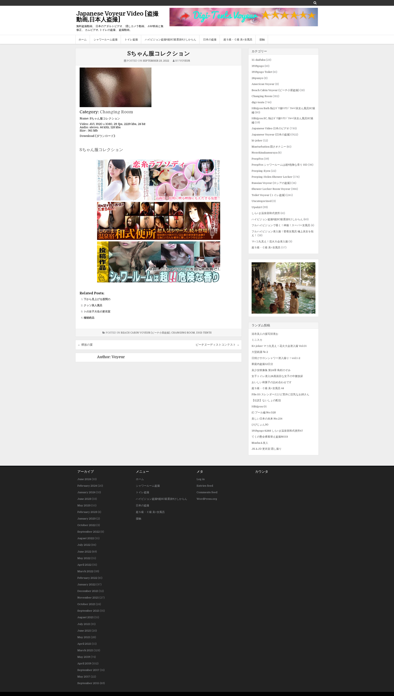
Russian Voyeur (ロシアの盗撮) (271, 183)
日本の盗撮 (209, 39)
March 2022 (85, 571)
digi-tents (204, 332)
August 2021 (85, 617)
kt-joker (257, 140)
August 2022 (85, 538)
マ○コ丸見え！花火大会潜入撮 (270, 241)
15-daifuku (258, 59)
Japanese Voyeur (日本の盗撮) (271, 134)
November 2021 (88, 597)
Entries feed (205, 485)
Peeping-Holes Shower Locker (272, 176)
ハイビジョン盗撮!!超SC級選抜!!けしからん (170, 39)
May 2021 (83, 637)
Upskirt (257, 207)
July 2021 (83, 624)
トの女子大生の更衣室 (97, 311)
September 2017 (88, 670)
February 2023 (87, 512)
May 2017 (83, 676)
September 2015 (88, 683)
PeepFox (257, 158)
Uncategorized (261, 201)
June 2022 (84, 551)
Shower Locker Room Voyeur (271, 188)
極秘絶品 (89, 317)
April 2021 (84, 643)
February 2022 (87, 577)
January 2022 (86, 584)
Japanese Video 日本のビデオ (270, 128)
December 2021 (87, 591)
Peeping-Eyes (261, 170)
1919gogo (258, 66)
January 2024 (86, 492)
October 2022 (86, 525)
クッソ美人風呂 (93, 305)
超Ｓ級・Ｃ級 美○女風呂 (237, 39)
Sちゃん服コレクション (158, 53)
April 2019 (84, 663)
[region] (283, 288)
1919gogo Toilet (262, 71)
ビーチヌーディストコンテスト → (217, 344)
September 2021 (88, 610)
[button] (283, 288)
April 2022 (84, 564)
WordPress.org (207, 498)
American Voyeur (263, 84)
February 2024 (87, 485)
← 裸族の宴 (85, 344)
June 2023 (84, 498)
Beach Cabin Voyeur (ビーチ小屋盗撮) (145, 332)
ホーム (83, 39)
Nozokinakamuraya (264, 152)
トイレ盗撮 (131, 39)
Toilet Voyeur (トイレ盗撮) (268, 195)
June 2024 (84, 479)
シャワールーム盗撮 (106, 39)
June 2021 (84, 630)
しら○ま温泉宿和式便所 (266, 213)
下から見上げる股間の (97, 299)
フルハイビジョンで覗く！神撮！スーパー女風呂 (281, 225)
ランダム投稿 (261, 325)
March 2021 (85, 650)
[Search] (315, 3)
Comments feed (207, 492)
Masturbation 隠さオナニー (269, 146)
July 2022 (83, 544)
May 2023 (83, 505)
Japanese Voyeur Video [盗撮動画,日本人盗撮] (117, 16)
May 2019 (83, 656)
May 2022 (83, 558)
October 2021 (86, 604)
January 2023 (86, 518)
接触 (262, 39)
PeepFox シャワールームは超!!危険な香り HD (279, 164)
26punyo (257, 78)
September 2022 (88, 531)
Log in (201, 479)
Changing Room (116, 112)
